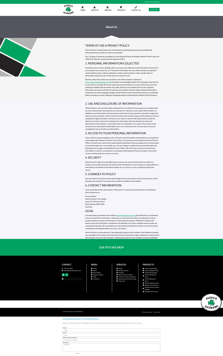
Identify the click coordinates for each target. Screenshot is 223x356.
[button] (95, 8)
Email (64, 332)
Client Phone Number (70, 337)
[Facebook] (63, 274)
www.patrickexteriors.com (126, 215)
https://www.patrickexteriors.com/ (98, 82)
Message (66, 342)
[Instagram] (66, 274)
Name (65, 327)
